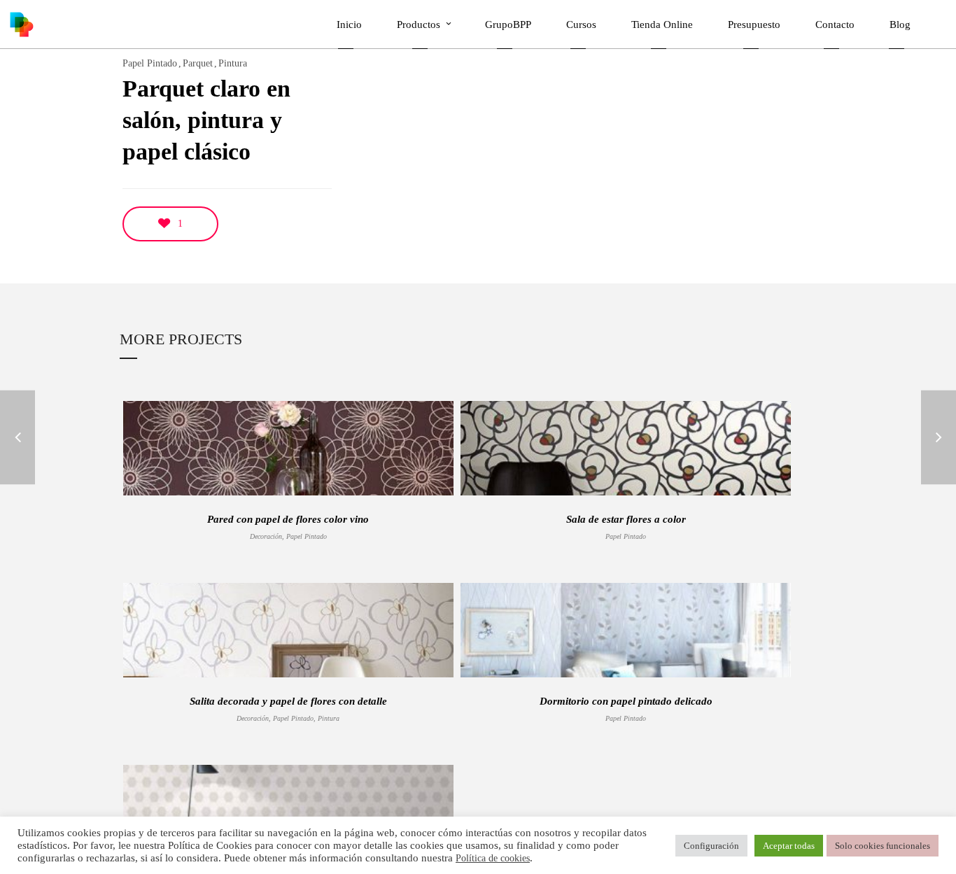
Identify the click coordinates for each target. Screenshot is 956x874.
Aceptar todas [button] (789, 845)
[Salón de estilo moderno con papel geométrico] (938, 437)
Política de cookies (493, 858)
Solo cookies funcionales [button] (882, 845)
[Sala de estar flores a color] (17, 437)
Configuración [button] (711, 845)
